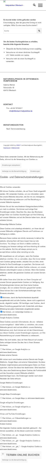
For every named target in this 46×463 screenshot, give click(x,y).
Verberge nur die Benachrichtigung (14, 171)
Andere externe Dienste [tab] (8, 355)
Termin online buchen (22, 455)
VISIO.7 (18, 145)
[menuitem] (33, 5)
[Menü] (39, 5)
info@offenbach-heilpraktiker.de (20, 111)
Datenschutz (16, 148)
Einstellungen (35, 171)
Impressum (6, 148)
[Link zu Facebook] (37, 151)
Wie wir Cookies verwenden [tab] (10, 187)
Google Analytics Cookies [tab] (9, 317)
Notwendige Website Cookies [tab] (11, 224)
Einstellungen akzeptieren (11, 165)
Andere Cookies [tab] (6, 424)
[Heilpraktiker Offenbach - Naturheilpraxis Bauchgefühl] (19, 5)
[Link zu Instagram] (41, 151)
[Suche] (33, 5)
